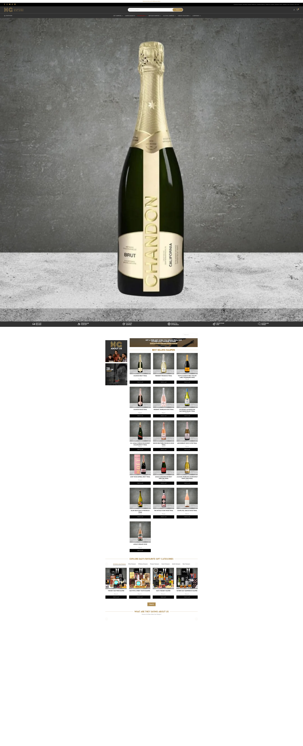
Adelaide (285, 4)
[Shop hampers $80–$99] (174, 324)
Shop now (9, 15)
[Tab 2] (132, 564)
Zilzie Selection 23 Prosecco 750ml (140, 511)
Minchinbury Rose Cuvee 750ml (187, 443)
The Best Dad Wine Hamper (116, 590)
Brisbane (277, 4)
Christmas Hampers (238, 4)
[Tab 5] (166, 564)
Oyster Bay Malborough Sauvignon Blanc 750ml (187, 410)
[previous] (106, 577)
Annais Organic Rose (140, 544)
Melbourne (268, 4)
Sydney (272, 4)
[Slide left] (106, 564)
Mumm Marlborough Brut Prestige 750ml (163, 477)
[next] (195, 577)
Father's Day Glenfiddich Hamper (187, 590)
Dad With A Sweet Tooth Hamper (139, 590)
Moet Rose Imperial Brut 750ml (140, 477)
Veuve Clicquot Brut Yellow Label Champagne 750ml (187, 376)
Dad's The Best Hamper (163, 590)
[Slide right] (196, 564)
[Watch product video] (84, 324)
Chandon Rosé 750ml (140, 409)
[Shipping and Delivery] (38, 324)
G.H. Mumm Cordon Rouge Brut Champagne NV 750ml (140, 443)
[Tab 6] (176, 564)
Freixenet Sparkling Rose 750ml (164, 409)
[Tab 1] (119, 564)
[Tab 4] (154, 564)
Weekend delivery (261, 4)
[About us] (264, 324)
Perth (281, 4)
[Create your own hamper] (219, 324)
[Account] (294, 10)
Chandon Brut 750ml (140, 376)
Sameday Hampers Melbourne (249, 4)
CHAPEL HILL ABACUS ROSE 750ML (187, 510)
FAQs (288, 4)
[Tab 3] (143, 564)
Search (178, 9)
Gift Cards (297, 4)
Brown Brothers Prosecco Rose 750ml (163, 443)
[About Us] (116, 351)
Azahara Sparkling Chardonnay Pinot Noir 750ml (187, 477)
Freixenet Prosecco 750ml (163, 376)
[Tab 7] (186, 564)
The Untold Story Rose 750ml (163, 510)
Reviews (292, 4)
